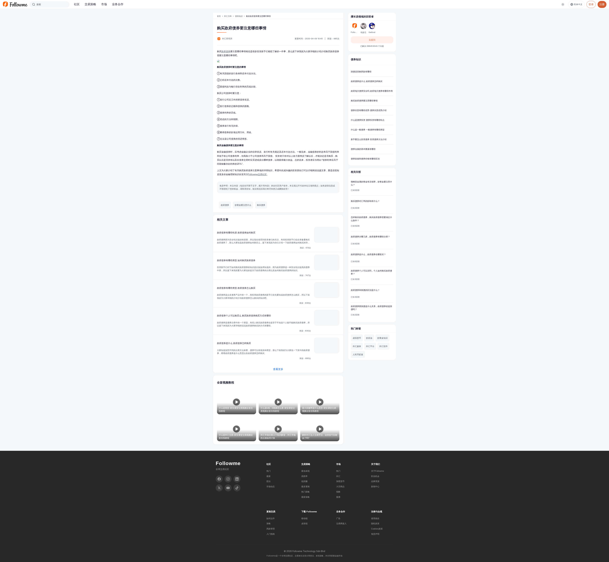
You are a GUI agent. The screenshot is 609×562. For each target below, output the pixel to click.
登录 (591, 4)
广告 (338, 518)
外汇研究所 (227, 38)
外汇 (338, 476)
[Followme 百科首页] (15, 4)
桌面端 (304, 523)
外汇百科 (228, 16)
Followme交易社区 (257, 174)
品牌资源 (375, 481)
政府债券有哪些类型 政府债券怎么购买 (236, 288)
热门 (268, 471)
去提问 (372, 39)
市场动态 (270, 486)
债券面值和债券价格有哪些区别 (365, 158)
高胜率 (304, 476)
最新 (268, 476)
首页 (219, 16)
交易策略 (90, 4)
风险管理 (270, 529)
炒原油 (369, 338)
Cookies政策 (377, 529)
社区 (77, 4)
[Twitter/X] (219, 487)
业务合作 (117, 4)
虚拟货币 (357, 338)
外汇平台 (370, 346)
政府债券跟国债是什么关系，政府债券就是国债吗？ (371, 308)
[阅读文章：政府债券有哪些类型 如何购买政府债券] (326, 262)
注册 (602, 4)
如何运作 (270, 518)
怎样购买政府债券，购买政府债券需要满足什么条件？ (371, 219)
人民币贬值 (358, 354)
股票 (338, 497)
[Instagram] (228, 479)
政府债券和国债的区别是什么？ (365, 290)
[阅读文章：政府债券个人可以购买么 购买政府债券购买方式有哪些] (326, 318)
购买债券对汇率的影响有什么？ (365, 201)
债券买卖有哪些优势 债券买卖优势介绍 (368, 110)
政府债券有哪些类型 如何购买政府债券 (236, 260)
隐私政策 (375, 523)
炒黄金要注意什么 (243, 205)
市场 (104, 4)
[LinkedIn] (236, 479)
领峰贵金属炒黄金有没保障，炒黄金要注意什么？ (371, 183)
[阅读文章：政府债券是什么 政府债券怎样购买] (326, 345)
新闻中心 (375, 486)
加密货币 (340, 481)
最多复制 (305, 486)
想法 (268, 481)
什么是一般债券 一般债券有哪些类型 (367, 129)
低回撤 (304, 481)
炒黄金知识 (382, 338)
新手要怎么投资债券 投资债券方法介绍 (368, 139)
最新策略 (305, 497)
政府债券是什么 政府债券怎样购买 (234, 343)
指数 (338, 492)
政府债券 (225, 51)
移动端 (304, 518)
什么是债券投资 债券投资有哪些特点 (367, 120)
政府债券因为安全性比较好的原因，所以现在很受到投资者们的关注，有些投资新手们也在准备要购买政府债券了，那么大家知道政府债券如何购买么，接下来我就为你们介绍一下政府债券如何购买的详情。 (263, 242)
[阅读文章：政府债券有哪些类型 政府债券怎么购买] (326, 290)
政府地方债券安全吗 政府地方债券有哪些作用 (372, 91)
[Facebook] (219, 479)
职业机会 (375, 476)
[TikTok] (236, 487)
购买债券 (261, 205)
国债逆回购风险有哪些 (361, 71)
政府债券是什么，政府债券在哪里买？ (368, 254)
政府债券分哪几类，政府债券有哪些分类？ (370, 236)
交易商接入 (341, 523)
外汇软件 (383, 346)
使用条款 (375, 518)
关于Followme (377, 471)
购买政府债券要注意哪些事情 (364, 100)
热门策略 (305, 492)
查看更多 (278, 369)
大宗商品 (340, 486)
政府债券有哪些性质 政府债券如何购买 (236, 232)
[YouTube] (228, 487)
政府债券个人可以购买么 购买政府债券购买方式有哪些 (244, 315)
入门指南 (270, 534)
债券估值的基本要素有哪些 (363, 149)
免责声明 (375, 534)
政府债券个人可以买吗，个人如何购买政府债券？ (371, 272)
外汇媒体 (357, 346)
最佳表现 (305, 471)
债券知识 (239, 16)
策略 (268, 523)
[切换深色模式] (562, 4)
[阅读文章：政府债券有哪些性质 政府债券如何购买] (326, 235)
